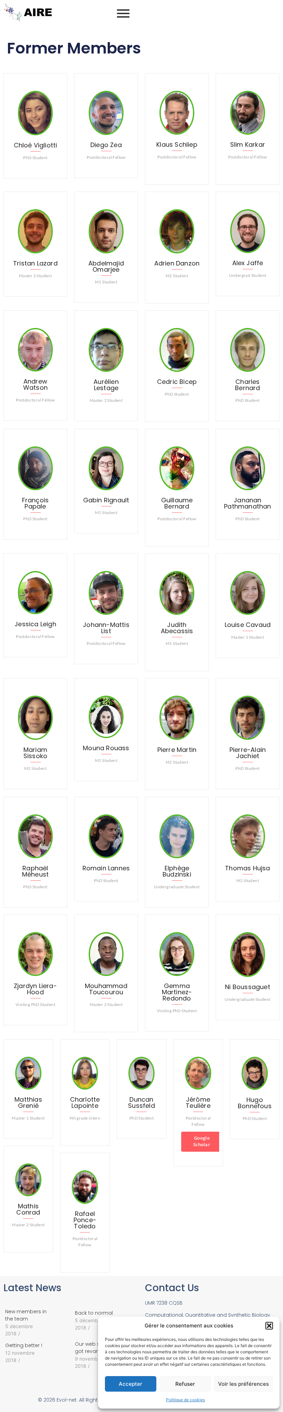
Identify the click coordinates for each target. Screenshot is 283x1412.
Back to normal (94, 1312)
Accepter (130, 1384)
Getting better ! (23, 1345)
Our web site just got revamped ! (95, 1348)
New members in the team (26, 1315)
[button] (269, 1325)
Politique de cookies (185, 1399)
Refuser (185, 1384)
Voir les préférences (243, 1384)
